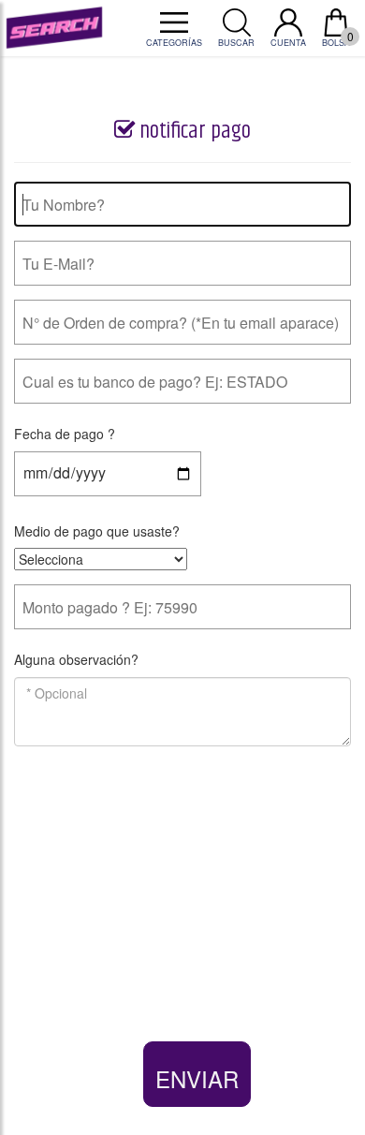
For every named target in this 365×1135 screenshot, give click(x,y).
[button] (197, 1074)
